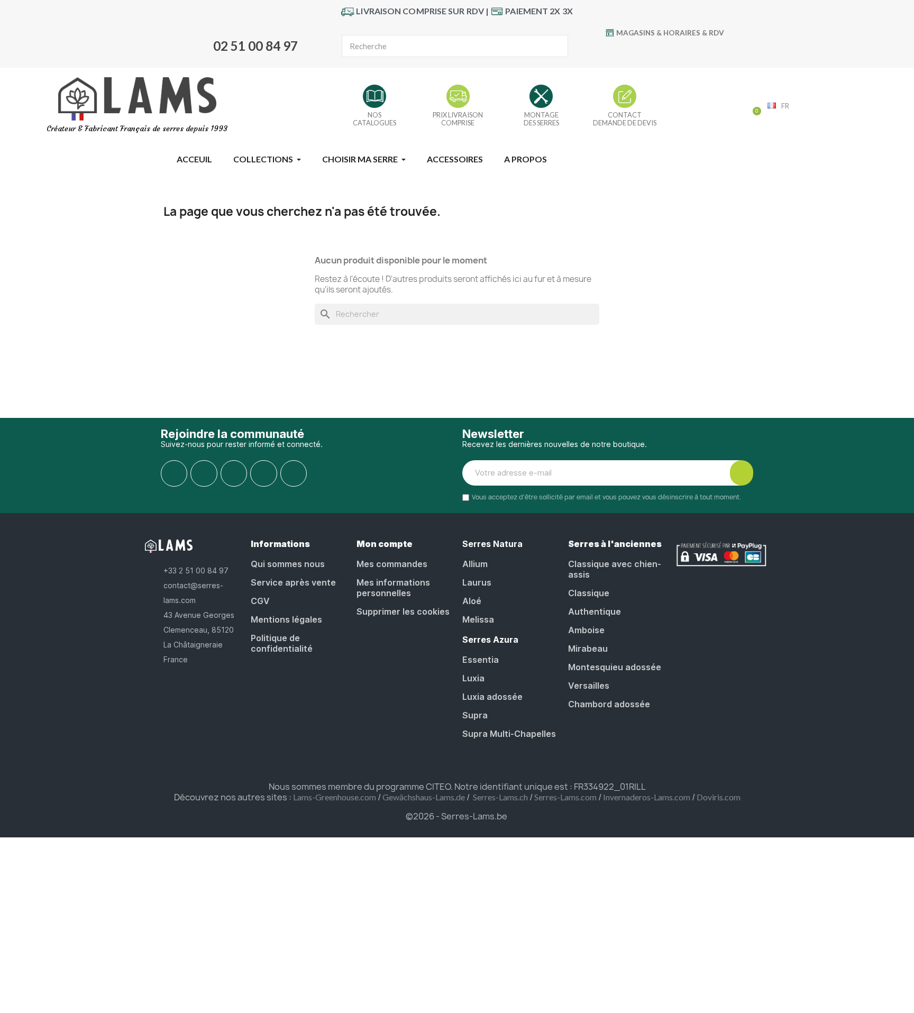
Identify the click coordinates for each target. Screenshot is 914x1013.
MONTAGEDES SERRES (541, 118)
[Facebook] (631, 50)
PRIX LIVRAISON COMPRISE (458, 118)
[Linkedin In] (293, 473)
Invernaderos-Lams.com (646, 797)
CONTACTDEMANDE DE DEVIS (624, 118)
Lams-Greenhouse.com (334, 797)
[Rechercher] (556, 46)
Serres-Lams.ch (500, 797)
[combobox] (437, 46)
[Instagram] (696, 50)
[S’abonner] (741, 473)
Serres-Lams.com (565, 797)
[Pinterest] (674, 50)
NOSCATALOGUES (374, 118)
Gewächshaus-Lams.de (423, 797)
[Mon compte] (735, 107)
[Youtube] (653, 50)
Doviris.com (719, 797)
